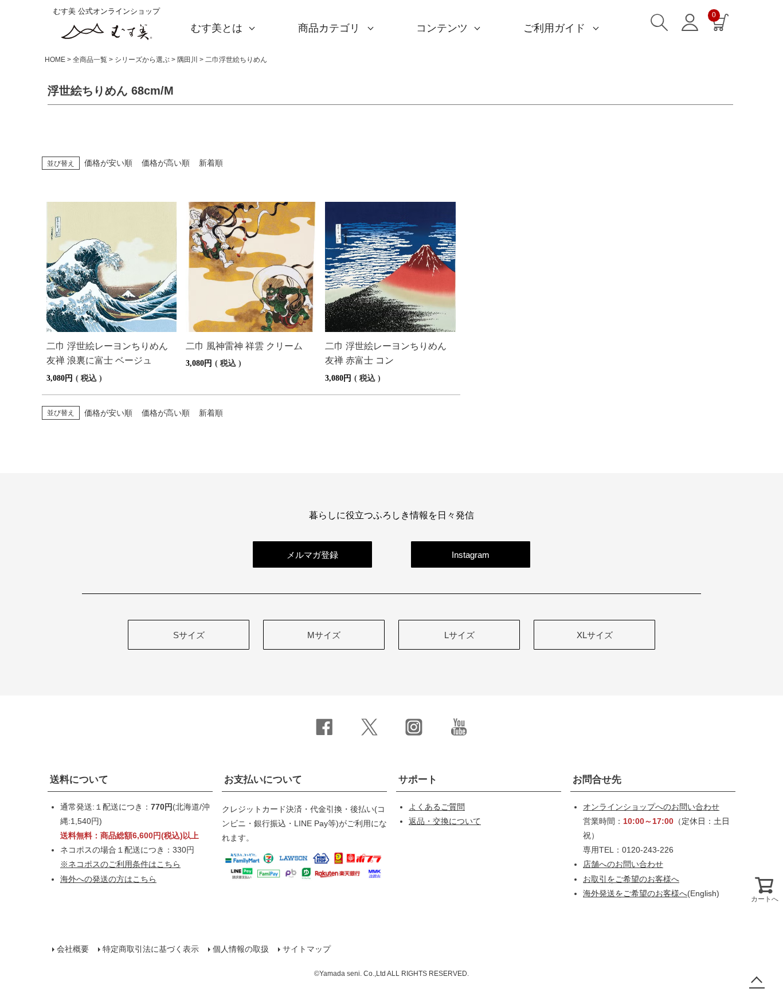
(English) (651, 893)
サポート (417, 779)
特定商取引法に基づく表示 (151, 949)
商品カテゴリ (329, 28)
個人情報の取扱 (241, 949)
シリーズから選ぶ (142, 60)
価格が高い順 (166, 162)
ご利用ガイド (554, 28)
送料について (79, 779)
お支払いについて (263, 779)
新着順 (211, 162)
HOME (55, 60)
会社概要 (73, 949)
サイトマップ (307, 949)
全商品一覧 (90, 60)
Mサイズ (323, 635)
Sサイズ (189, 635)
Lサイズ (459, 635)
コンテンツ (442, 28)
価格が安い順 (108, 162)
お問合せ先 (597, 779)
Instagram (471, 555)
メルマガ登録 (312, 555)
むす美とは (216, 28)
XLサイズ (595, 635)
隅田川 (187, 60)
